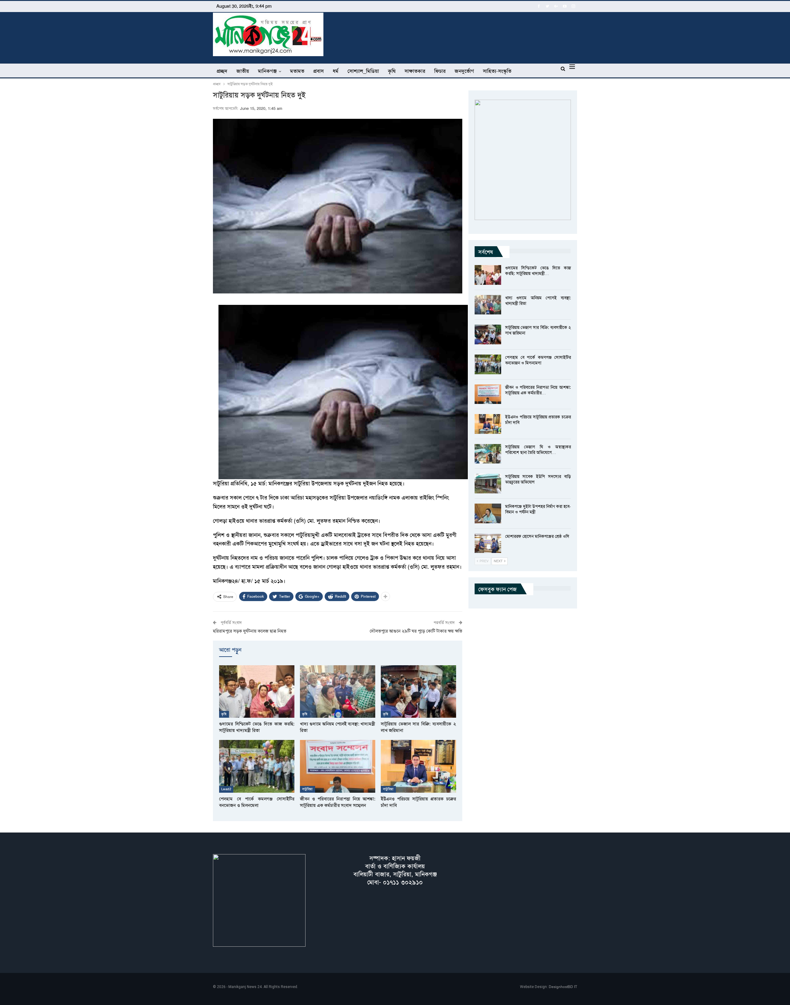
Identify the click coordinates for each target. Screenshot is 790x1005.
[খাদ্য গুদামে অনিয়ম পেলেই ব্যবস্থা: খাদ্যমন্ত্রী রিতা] (337, 691)
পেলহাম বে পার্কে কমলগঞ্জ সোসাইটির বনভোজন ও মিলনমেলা (538, 360)
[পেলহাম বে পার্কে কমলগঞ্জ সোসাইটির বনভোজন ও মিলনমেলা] (256, 766)
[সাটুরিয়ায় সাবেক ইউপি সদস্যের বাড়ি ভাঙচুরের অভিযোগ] (488, 483)
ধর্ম (336, 71)
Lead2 (226, 789)
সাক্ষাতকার (415, 71)
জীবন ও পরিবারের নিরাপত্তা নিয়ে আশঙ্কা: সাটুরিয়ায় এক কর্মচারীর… (538, 390)
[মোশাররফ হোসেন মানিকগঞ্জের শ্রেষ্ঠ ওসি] (488, 543)
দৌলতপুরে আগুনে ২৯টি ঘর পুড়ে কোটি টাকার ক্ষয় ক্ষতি (416, 631)
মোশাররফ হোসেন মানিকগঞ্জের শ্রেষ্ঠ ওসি (537, 536)
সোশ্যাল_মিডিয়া (363, 71)
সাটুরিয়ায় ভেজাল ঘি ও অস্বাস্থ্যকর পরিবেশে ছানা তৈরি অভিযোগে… (538, 449)
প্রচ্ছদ (222, 71)
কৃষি (392, 71)
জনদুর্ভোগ (464, 71)
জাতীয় (242, 71)
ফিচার (440, 71)
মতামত (297, 71)
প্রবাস (318, 71)
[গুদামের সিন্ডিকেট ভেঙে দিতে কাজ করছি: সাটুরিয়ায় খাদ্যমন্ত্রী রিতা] (256, 691)
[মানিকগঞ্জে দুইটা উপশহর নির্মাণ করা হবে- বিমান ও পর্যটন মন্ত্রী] (488, 513)
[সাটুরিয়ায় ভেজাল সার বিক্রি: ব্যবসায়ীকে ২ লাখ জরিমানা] (418, 691)
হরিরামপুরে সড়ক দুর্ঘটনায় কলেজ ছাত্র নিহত (249, 631)
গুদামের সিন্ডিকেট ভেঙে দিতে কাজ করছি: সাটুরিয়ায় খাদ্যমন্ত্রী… (538, 270)
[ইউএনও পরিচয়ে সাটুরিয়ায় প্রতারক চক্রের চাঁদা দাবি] (418, 766)
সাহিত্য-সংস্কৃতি (497, 71)
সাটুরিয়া (307, 789)
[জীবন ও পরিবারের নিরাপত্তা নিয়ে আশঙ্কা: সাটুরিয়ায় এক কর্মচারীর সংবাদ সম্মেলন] (337, 766)
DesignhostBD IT (563, 986)
